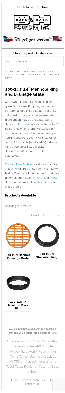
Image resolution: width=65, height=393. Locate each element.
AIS (43, 177)
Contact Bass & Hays (18, 164)
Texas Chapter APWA (28, 346)
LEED (53, 177)
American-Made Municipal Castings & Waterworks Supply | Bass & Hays (33, 23)
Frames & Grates (38, 71)
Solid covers (23, 124)
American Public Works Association (33, 341)
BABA (36, 177)
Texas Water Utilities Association (34, 356)
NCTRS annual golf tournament (32, 361)
